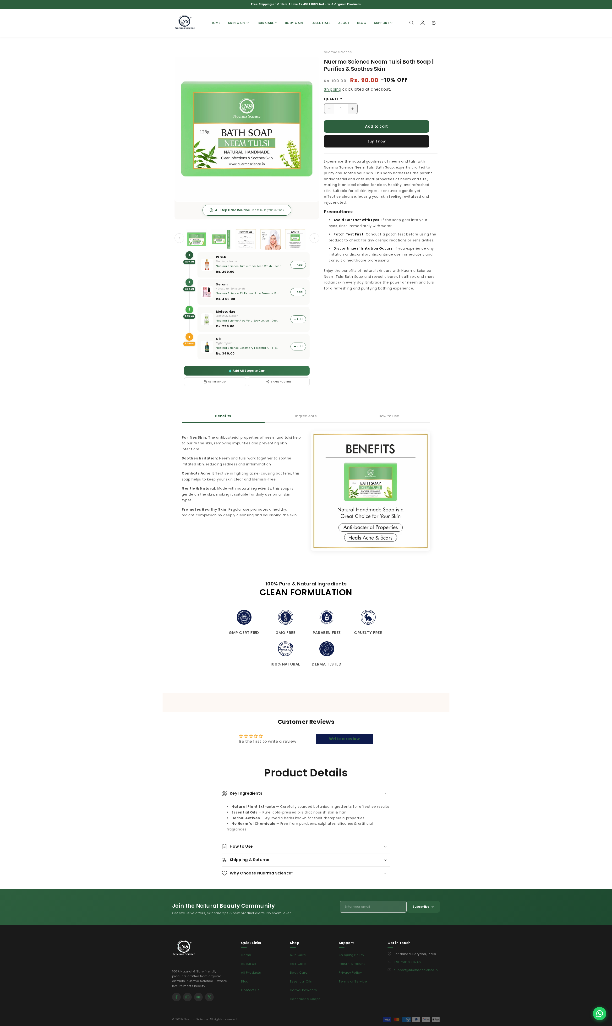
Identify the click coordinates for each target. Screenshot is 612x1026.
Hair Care (298, 963)
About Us (248, 963)
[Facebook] (176, 997)
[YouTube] (198, 997)
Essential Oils (301, 981)
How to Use (389, 416)
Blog (244, 981)
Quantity (333, 99)
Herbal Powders (303, 990)
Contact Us (250, 990)
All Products (251, 972)
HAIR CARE (265, 23)
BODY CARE (294, 23)
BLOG (361, 23)
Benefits (223, 416)
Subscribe (420, 906)
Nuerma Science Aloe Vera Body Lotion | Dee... (247, 320)
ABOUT (344, 23)
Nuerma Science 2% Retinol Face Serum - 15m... (248, 293)
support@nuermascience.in (416, 970)
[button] (411, 23)
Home (246, 955)
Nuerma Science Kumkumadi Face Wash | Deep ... (250, 266)
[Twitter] (209, 997)
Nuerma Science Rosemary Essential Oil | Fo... (247, 348)
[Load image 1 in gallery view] (197, 239)
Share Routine (281, 381)
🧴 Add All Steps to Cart (247, 371)
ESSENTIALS (321, 23)
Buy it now (376, 141)
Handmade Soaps (305, 999)
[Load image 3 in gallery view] (246, 239)
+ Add (298, 265)
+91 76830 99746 (407, 962)
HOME (215, 23)
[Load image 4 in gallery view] (270, 239)
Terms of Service (353, 981)
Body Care (299, 972)
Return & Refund (352, 963)
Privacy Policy (350, 972)
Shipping (332, 89)
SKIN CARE (237, 23)
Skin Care (298, 955)
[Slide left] (179, 238)
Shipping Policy (351, 955)
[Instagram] (187, 997)
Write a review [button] (344, 739)
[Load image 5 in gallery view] (295, 239)
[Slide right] (314, 238)
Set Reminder (217, 381)
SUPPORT (381, 23)
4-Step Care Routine (249, 210)
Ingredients (306, 416)
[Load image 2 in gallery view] (221, 239)
